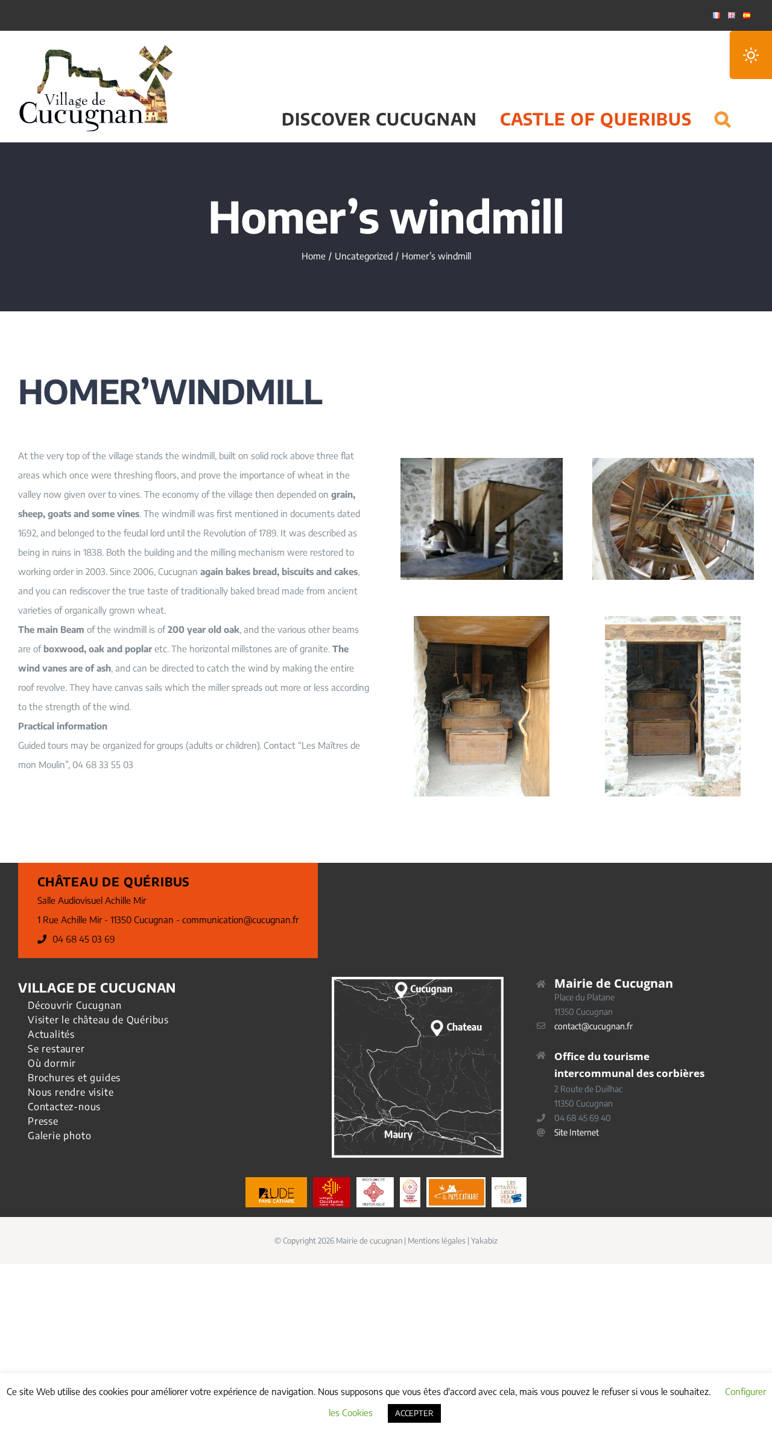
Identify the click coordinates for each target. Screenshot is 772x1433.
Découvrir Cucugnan (74, 1005)
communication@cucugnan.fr (240, 919)
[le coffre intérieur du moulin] (481, 620)
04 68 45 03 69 (83, 938)
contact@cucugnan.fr (593, 1026)
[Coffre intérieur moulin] (673, 620)
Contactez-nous (64, 1107)
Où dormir (52, 1063)
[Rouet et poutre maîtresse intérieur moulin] (673, 462)
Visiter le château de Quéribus (98, 1020)
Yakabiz (484, 1240)
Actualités (51, 1034)
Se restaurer (56, 1049)
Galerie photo (59, 1136)
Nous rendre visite (70, 1092)
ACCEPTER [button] (414, 1413)
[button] (723, 104)
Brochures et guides (74, 1078)
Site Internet (576, 1132)
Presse (43, 1121)
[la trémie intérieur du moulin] (481, 462)
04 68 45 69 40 (582, 1118)
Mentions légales (437, 1240)
